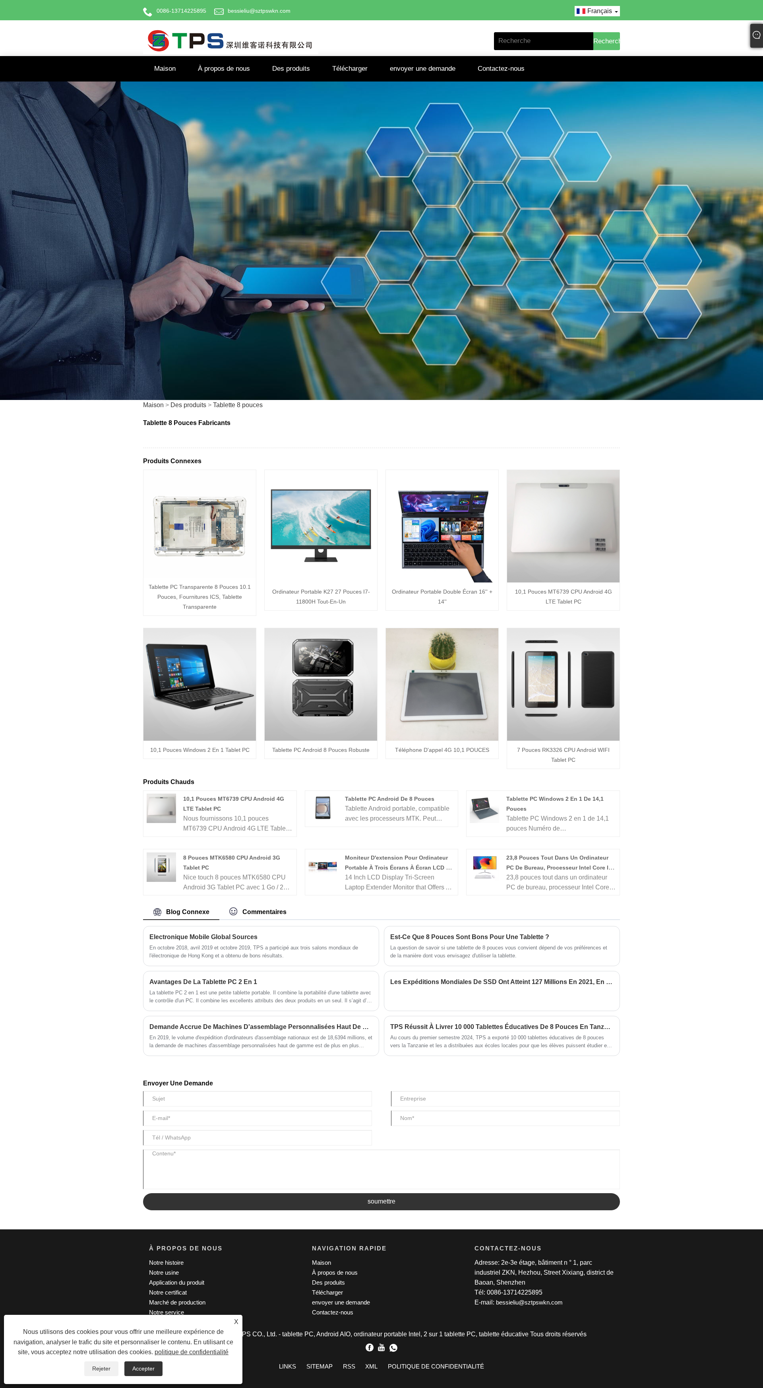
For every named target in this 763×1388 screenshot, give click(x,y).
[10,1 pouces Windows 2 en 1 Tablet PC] (199, 684)
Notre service (166, 1312)
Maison (165, 68)
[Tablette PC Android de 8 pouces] (322, 807)
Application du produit (176, 1282)
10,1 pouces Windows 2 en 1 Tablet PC (200, 750)
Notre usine (164, 1272)
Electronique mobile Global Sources (203, 937)
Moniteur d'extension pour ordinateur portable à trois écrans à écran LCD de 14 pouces (399, 867)
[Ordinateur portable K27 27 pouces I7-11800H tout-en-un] (321, 525)
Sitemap (319, 1366)
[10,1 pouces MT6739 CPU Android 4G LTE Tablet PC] (563, 525)
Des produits (291, 68)
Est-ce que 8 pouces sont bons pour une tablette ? (469, 937)
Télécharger (350, 68)
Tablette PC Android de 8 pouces (389, 799)
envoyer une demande (422, 68)
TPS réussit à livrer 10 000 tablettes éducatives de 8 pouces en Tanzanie (502, 1026)
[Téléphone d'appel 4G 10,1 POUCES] (442, 684)
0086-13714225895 (181, 11)
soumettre (381, 1201)
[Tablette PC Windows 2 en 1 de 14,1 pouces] (484, 807)
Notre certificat (168, 1292)
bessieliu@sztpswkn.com (259, 11)
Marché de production (177, 1302)
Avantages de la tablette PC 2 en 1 (203, 981)
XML (371, 1366)
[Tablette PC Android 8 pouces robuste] (321, 684)
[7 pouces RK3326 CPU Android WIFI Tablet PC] (563, 684)
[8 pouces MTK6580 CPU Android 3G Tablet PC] (161, 866)
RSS (349, 1366)
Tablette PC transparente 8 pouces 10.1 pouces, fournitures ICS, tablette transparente (200, 597)
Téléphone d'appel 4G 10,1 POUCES (442, 750)
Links (287, 1366)
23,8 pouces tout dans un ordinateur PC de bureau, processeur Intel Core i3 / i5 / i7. (560, 867)
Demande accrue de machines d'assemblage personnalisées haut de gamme (261, 1026)
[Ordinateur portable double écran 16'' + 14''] (442, 525)
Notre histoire (166, 1262)
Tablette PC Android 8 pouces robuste (321, 750)
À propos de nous (224, 68)
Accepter (143, 1368)
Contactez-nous (501, 68)
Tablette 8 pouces (238, 405)
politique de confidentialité (192, 1352)
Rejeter (101, 1368)
